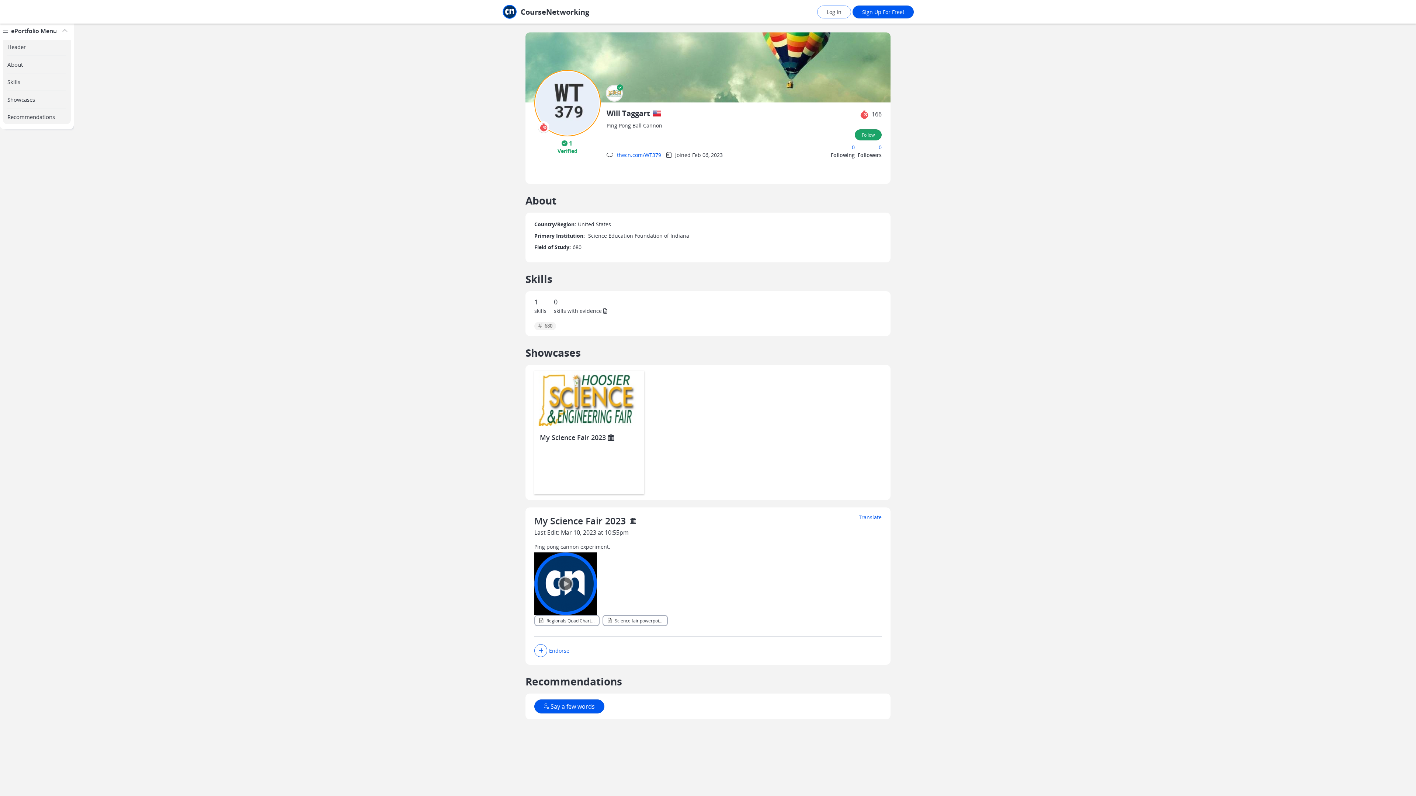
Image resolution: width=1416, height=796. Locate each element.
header (16, 46)
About (15, 64)
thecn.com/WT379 (639, 154)
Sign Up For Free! (883, 11)
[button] (614, 93)
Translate (870, 517)
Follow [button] (868, 135)
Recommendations (31, 117)
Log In (834, 11)
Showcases (21, 99)
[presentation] (543, 127)
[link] (562, 12)
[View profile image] (567, 102)
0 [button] (853, 147)
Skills (13, 81)
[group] (37, 410)
